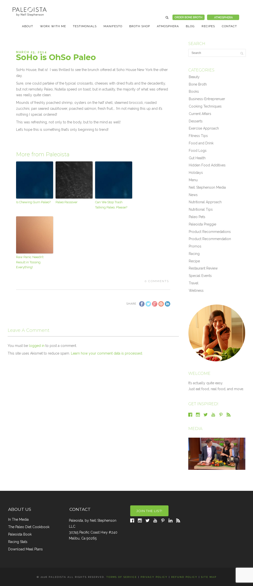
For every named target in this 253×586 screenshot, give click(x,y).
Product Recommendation (210, 239)
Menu (193, 180)
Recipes (208, 26)
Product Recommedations (210, 232)
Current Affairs (200, 114)
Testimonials (85, 26)
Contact (229, 26)
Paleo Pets (197, 217)
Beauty (194, 77)
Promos (195, 246)
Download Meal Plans (25, 549)
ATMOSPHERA (168, 26)
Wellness (196, 291)
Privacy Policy (154, 577)
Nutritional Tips (201, 209)
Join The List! (149, 511)
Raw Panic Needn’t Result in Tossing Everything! (29, 262)
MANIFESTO (113, 26)
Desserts (196, 121)
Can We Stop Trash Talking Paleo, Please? (111, 204)
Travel (193, 283)
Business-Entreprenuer (207, 99)
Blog (190, 26)
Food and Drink (201, 143)
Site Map (208, 577)
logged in (36, 346)
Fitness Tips (198, 136)
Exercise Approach (204, 128)
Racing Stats (17, 542)
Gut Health (197, 158)
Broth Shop (139, 26)
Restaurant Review (203, 268)
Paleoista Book (20, 534)
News (193, 195)
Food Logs (198, 151)
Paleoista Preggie (202, 224)
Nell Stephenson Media (207, 187)
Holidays (196, 173)
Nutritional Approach (205, 202)
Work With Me (53, 26)
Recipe (194, 261)
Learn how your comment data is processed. (107, 353)
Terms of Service (121, 577)
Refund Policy (184, 577)
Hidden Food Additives (207, 165)
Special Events (200, 276)
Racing (194, 254)
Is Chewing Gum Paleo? (33, 202)
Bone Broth (198, 84)
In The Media (18, 519)
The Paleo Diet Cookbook (28, 527)
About (27, 26)
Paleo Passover (67, 202)
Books (194, 91)
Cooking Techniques (205, 106)
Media (195, 428)
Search (167, 18)
